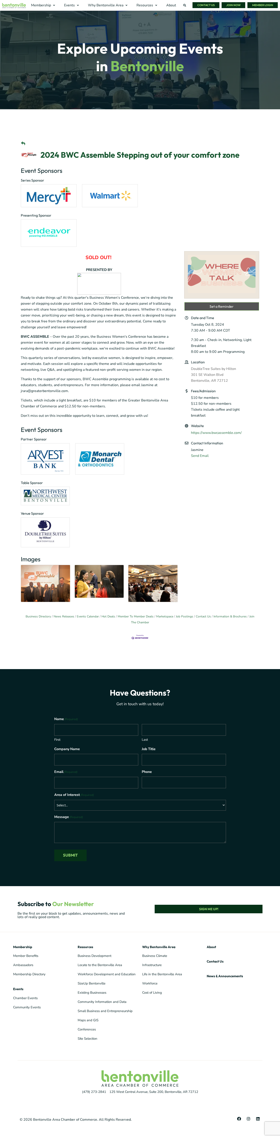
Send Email (200, 455)
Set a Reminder (222, 306)
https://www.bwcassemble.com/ (216, 432)
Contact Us (203, 616)
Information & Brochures (230, 616)
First (57, 739)
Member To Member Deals (136, 616)
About (211, 947)
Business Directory (38, 616)
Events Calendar (88, 616)
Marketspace (164, 616)
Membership (22, 947)
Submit (70, 855)
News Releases (64, 616)
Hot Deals (108, 616)
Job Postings (184, 616)
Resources (85, 947)
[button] (43, 5)
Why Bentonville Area (158, 947)
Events (18, 989)
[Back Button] (23, 144)
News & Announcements (225, 976)
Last (145, 739)
